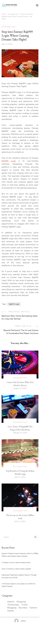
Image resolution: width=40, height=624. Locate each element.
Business (23, 607)
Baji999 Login (9, 161)
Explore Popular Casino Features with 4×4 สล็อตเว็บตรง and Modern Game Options (20, 554)
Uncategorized (8, 27)
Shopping (21, 601)
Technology (13, 604)
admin (23, 620)
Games (10, 610)
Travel (24, 604)
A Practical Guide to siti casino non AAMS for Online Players (18, 585)
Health (10, 601)
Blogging (12, 607)
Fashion (33, 607)
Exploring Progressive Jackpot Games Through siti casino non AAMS (19, 576)
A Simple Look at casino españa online (16, 562)
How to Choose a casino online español (16, 569)
